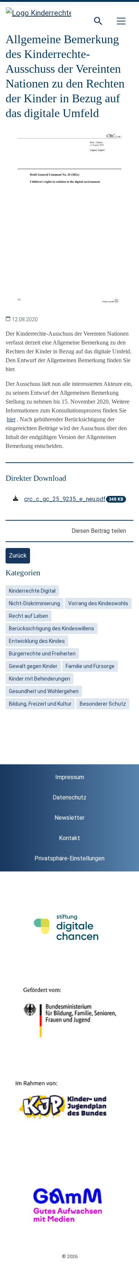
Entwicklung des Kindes (37, 641)
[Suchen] (98, 21)
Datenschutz (69, 797)
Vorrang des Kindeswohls (98, 603)
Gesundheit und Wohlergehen (44, 691)
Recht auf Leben (28, 616)
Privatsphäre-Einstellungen (69, 858)
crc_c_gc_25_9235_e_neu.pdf (65, 499)
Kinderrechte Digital (32, 591)
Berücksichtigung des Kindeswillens (51, 628)
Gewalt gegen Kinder (33, 666)
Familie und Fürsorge (90, 666)
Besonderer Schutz (103, 704)
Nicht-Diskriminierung (34, 603)
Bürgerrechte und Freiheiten (42, 654)
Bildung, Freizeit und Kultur (40, 704)
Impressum (69, 777)
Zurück (18, 555)
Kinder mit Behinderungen (39, 679)
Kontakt (69, 838)
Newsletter (69, 817)
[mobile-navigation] (121, 21)
